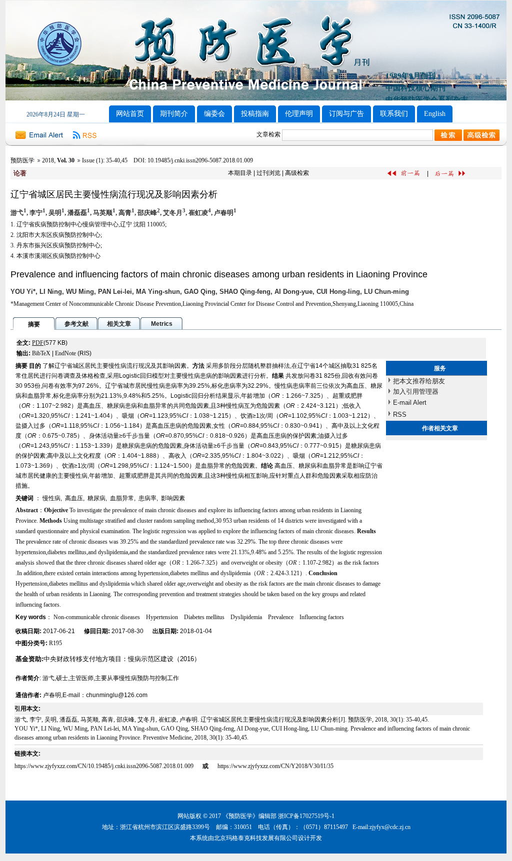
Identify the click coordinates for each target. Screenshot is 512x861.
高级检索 (297, 172)
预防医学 (22, 160)
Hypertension (162, 617)
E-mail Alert (409, 402)
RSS (399, 414)
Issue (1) (92, 160)
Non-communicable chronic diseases (97, 617)
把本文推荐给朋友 (419, 381)
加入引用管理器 (415, 391)
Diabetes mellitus (204, 617)
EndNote (65, 353)
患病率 (147, 498)
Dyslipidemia (246, 617)
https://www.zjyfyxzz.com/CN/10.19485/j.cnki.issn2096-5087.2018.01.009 (104, 766)
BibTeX (41, 353)
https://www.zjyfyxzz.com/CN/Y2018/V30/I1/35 (276, 766)
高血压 (74, 498)
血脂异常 (122, 498)
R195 (55, 643)
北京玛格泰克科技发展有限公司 (256, 838)
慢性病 (51, 498)
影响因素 (173, 498)
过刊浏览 (268, 172)
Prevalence (281, 617)
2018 (48, 160)
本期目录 (240, 172)
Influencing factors (322, 617)
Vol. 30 (65, 160)
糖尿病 (97, 498)
